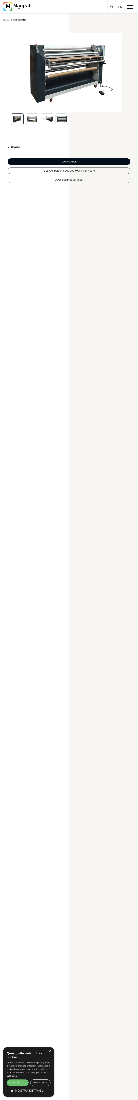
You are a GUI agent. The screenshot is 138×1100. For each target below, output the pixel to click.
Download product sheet (69, 179)
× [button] (50, 1051)
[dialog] (28, 1072)
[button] (28, 1090)
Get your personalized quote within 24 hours (69, 170)
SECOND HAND (18, 20)
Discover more (69, 161)
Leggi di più (12, 1076)
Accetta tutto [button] (17, 1082)
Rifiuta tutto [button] (40, 1082)
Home (6, 20)
